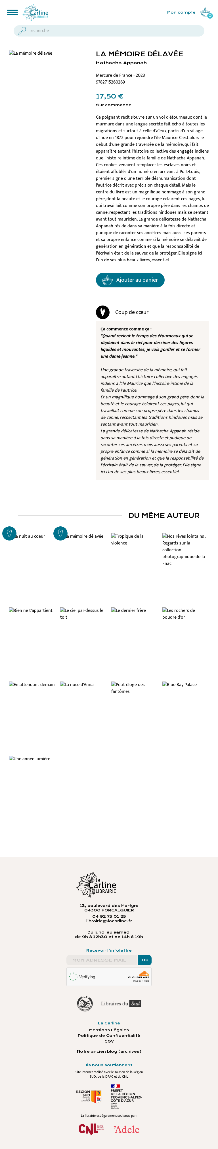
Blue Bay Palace (185, 684)
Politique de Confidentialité (109, 1035)
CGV (109, 1041)
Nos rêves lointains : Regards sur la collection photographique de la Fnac (186, 546)
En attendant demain (32, 687)
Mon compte (181, 12)
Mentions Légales (109, 1030)
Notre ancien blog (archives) (109, 1051)
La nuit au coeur (32, 535)
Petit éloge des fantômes (134, 687)
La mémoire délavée (83, 538)
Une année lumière (32, 758)
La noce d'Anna (83, 684)
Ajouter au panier (137, 280)
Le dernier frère (134, 609)
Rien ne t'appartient (32, 612)
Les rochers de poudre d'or (186, 612)
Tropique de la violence (134, 538)
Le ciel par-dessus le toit (83, 612)
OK (145, 960)
